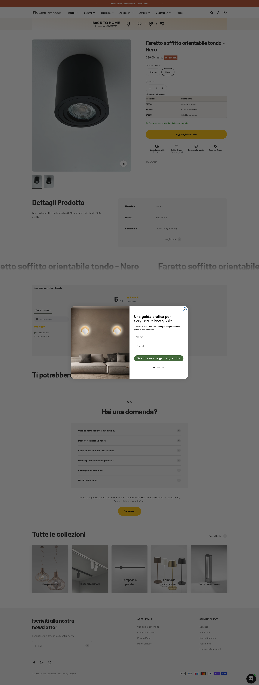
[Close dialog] (184, 309)
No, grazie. (159, 367)
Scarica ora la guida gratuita (158, 358)
